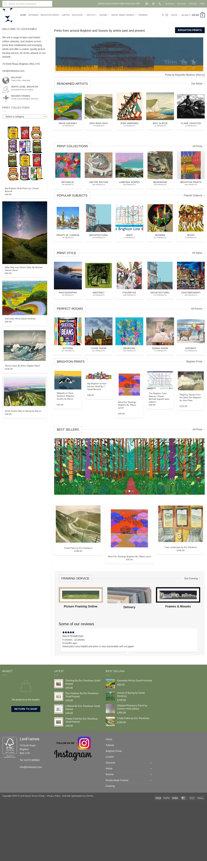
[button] (193, 15)
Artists (91, 15)
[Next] (193, 696)
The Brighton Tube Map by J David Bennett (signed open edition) (159, 397)
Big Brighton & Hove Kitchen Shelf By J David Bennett (97, 386)
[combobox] (24, 116)
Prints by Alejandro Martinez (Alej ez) (185, 74)
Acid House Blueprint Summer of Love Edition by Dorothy (78, 596)
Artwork (33, 15)
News (202, 4)
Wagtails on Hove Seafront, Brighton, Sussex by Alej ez (66, 396)
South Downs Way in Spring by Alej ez (23, 411)
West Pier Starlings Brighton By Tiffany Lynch (127, 404)
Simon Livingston (70, 685)
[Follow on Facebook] (163, 15)
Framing (143, 15)
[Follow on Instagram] (167, 15)
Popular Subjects (193, 195)
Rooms (103, 15)
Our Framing (191, 628)
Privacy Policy (53, 853)
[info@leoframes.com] (147, 4)
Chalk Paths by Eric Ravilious (181, 598)
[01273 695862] (160, 4)
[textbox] (24, 117)
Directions (169, 4)
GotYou (89, 853)
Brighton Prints (50, 15)
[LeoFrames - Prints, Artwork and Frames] (9, 15)
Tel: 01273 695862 (30, 818)
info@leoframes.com (13, 71)
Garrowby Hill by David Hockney (20, 318)
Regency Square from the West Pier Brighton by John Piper (190, 397)
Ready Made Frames (122, 15)
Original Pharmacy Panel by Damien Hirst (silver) (129, 599)
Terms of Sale (38, 853)
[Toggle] (151, 820)
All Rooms (196, 308)
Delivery (193, 4)
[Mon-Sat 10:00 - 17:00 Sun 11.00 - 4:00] (153, 4)
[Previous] (52, 54)
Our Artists (196, 83)
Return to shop (25, 767)
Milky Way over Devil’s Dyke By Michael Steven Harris (24, 268)
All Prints (197, 145)
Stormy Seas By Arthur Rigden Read (22, 365)
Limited (66, 15)
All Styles (197, 252)
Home (23, 15)
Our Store (181, 4)
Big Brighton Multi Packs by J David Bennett (22, 189)
